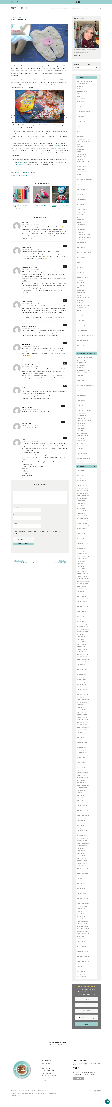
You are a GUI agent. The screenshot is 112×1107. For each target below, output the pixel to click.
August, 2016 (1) (81, 729)
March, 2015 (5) (81, 770)
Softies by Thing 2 (82, 307)
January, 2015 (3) (82, 775)
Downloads (81, 136)
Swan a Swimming (82, 312)
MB (23, 387)
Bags (78, 88)
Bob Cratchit (81, 98)
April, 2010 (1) (81, 916)
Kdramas (80, 217)
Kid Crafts (80, 219)
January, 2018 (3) (82, 689)
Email (17, 515)
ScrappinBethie (23, 162)
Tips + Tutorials (47, 1073)
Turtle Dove (81, 325)
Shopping (80, 300)
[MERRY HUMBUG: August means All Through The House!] (63, 1052)
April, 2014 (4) (81, 797)
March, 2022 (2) (81, 596)
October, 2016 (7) (82, 724)
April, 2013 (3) (81, 828)
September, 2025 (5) (83, 495)
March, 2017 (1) (81, 712)
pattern (37, 85)
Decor (79, 131)
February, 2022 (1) (82, 599)
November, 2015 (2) (82, 750)
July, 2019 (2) (81, 664)
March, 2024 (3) (81, 541)
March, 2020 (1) (81, 644)
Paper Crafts (81, 275)
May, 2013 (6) (80, 825)
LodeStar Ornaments (84, 234)
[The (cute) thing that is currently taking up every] (93, 1052)
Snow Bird (80, 302)
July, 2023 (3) (81, 561)
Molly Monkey (81, 255)
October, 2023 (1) (82, 553)
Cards (79, 106)
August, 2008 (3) (82, 964)
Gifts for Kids (81, 192)
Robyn (25, 223)
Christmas (80, 108)
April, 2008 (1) (81, 974)
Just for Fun (81, 212)
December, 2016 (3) (82, 719)
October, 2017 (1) (82, 697)
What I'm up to (81, 345)
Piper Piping (81, 282)
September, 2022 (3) (83, 586)
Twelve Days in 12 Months (85, 335)
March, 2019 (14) (82, 669)
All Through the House (84, 81)
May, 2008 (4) (81, 971)
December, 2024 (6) (82, 518)
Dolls (79, 134)
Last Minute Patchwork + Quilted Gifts (24, 134)
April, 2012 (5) (81, 855)
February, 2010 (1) (82, 921)
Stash (79, 310)
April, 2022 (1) (81, 593)
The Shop (80, 315)
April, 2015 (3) (81, 767)
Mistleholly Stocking (84, 252)
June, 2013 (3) (81, 823)
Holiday (79, 207)
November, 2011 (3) (82, 868)
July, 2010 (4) (81, 908)
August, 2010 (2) (82, 906)
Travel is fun (81, 320)
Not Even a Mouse (82, 270)
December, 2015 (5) (82, 747)
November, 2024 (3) (83, 520)
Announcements (82, 83)
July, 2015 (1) (80, 760)
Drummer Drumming (83, 139)
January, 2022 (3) (82, 601)
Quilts (79, 287)
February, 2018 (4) (82, 687)
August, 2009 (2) (82, 936)
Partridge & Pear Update (40, 205)
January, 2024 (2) (82, 546)
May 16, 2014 (36, 206)
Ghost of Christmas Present (86, 179)
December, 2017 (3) (82, 692)
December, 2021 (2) (82, 604)
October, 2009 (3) (82, 931)
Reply (65, 221)
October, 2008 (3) (82, 959)
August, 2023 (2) (82, 558)
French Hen (80, 169)
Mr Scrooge (81, 262)
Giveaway (80, 194)
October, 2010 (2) (82, 901)
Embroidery (80, 149)
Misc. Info (80, 250)
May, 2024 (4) (81, 536)
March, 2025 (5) (81, 510)
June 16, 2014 (16, 208)
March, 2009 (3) (81, 949)
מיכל (23, 439)
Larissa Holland (29, 268)
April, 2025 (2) (81, 508)
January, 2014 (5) (82, 805)
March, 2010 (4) (81, 918)
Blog (78, 96)
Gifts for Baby (81, 189)
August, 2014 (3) (82, 787)
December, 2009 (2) (82, 926)
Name (17, 507)
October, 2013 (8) (82, 813)
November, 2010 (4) (83, 898)
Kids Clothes (81, 222)
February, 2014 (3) (82, 802)
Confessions (81, 121)
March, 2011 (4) (81, 888)
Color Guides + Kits (48, 1070)
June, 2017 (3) (81, 707)
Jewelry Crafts (82, 209)
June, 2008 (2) (81, 969)
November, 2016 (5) (82, 722)
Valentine (80, 338)
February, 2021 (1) (82, 624)
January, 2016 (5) (82, 745)
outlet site (58, 145)
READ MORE (78, 55)
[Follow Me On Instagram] (74, 1)
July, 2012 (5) (81, 848)
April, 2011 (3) (81, 886)
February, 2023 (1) (82, 573)
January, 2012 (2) (82, 863)
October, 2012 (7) (82, 840)
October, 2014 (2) (82, 782)
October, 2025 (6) (82, 493)
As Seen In (80, 86)
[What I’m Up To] (17, 175)
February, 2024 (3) (82, 543)
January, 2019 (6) (82, 672)
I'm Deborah (27, 365)
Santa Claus (81, 292)
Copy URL (25, 175)
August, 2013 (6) (82, 818)
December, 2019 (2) (82, 651)
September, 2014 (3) (83, 785)
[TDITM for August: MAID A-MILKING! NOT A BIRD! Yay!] (78, 1052)
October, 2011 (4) (82, 870)
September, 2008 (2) (83, 961)
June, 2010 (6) (81, 911)
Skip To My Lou (20, 164)
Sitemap (13, 1098)
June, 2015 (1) (81, 762)
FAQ (43, 1066)
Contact (90, 2)
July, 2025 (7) (81, 500)
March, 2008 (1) (81, 976)
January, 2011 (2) (82, 893)
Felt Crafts (80, 159)
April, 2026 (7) (81, 478)
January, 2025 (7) (82, 515)
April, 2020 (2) (81, 641)
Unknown (26, 248)
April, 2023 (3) (81, 568)
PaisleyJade (27, 423)
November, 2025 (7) (83, 490)
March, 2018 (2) (81, 684)
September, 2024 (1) (83, 525)
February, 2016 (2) (82, 742)
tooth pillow (47, 68)
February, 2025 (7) (82, 513)
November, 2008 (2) (83, 956)
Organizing (80, 272)
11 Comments (15, 170)
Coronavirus (81, 129)
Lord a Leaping (81, 239)
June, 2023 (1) (81, 563)
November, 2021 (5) (82, 606)
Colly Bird (80, 116)
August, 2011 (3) (81, 875)
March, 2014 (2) (81, 800)
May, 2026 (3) (80, 475)
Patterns (80, 280)
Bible (78, 93)
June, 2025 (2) (81, 503)
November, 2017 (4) (82, 694)
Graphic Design (82, 202)
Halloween (80, 204)
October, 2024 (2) (82, 523)
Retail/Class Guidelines (49, 1075)
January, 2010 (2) (82, 923)
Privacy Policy (21, 1098)
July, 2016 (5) (81, 732)
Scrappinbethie (29, 326)
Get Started (46, 1063)
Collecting (80, 114)
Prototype (80, 285)
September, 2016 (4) (83, 727)
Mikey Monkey (81, 247)
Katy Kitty (80, 214)
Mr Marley (80, 260)
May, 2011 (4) (80, 883)
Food (78, 164)
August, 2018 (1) (82, 679)
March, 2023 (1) (81, 571)
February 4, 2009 (16, 17)
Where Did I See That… (83, 64)
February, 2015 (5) (82, 772)
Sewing (32, 172)
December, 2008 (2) (83, 954)
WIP (78, 348)
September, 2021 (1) (83, 611)
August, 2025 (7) (82, 498)
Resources (80, 290)
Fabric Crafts (20, 172)
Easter (79, 144)
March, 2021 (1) (81, 621)
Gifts (27, 172)
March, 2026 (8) (81, 480)
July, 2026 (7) (81, 470)
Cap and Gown (81, 103)
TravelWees (80, 323)
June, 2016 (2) (81, 734)
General (79, 174)
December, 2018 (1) (82, 674)
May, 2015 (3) (80, 765)
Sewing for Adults (83, 297)
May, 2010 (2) (80, 913)
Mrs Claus (80, 265)
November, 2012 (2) (82, 838)
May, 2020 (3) (81, 639)
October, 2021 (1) (82, 609)
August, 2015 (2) (82, 757)
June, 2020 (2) (81, 636)
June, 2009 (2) (81, 941)
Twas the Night (82, 330)
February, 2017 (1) (82, 714)
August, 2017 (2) (82, 702)
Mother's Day (81, 257)
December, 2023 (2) (82, 548)
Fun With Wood (82, 171)
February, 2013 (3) (82, 830)
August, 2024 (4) (82, 528)
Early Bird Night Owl (84, 141)
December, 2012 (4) (82, 835)
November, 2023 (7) (83, 551)
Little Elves (81, 229)
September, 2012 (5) (83, 843)
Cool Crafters (81, 124)
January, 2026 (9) (82, 485)
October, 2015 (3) (82, 752)
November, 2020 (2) (83, 629)
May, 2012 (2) (80, 853)
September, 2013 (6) (83, 815)
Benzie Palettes (82, 91)
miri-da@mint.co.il (28, 464)
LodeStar (80, 232)
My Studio (80, 267)
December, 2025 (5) (82, 488)
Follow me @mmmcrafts (56, 1044)
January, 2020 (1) (82, 649)
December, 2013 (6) (82, 808)
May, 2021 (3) (80, 616)
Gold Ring (80, 197)
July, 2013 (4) (81, 820)
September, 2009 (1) (83, 933)
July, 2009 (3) (81, 938)
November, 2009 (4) (83, 928)
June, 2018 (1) (81, 682)
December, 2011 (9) (82, 865)
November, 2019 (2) (82, 654)
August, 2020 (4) (82, 634)
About (84, 2)
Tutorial (80, 328)
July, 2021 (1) (80, 614)
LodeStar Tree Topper (84, 237)
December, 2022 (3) (82, 578)
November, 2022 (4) (83, 581)
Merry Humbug (81, 244)
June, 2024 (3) (81, 533)
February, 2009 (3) (82, 951)
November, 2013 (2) (82, 810)
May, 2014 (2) (80, 795)
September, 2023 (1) (83, 556)
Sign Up (78, 1078)
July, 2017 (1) (80, 704)
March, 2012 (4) (81, 858)
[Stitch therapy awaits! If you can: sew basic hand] (48, 1052)
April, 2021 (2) (81, 619)
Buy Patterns (46, 1068)
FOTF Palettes (81, 166)
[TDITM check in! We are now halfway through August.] (33, 1052)
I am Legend (27, 302)
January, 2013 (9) (82, 833)
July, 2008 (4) (81, 966)
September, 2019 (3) (83, 659)
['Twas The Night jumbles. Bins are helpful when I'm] (18, 1052)
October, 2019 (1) (82, 656)
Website (15, 523)
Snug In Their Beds (83, 305)
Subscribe (97, 2)
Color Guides (81, 119)
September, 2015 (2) (83, 755)
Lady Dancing (81, 224)
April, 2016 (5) (81, 740)
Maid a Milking (81, 242)
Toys (78, 317)
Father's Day (81, 156)
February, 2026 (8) (82, 483)
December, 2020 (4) (83, 626)
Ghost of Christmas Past (85, 176)
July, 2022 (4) (81, 591)
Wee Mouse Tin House (83, 340)
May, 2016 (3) (80, 737)
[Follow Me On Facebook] (77, 1)
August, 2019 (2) (82, 661)
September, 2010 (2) (83, 903)
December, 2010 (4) (82, 896)
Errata (79, 151)
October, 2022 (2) (82, 583)
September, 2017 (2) (83, 699)
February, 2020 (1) (82, 646)
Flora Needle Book (83, 161)
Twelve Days (81, 333)
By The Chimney (81, 101)
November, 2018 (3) (82, 677)
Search (97, 67)
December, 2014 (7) (82, 777)
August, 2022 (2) (82, 588)
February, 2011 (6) (82, 891)
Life (78, 227)
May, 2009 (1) (80, 943)
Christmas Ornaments (84, 111)
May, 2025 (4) (80, 505)
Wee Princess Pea (82, 343)
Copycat (79, 126)
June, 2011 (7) (81, 881)
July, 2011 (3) (80, 878)
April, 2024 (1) (81, 538)
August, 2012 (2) (82, 845)
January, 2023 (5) (82, 576)
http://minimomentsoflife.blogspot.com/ (35, 398)
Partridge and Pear (83, 277)
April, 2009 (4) (81, 946)
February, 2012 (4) (82, 860)
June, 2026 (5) (81, 473)
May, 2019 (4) (80, 666)
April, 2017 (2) (81, 709)
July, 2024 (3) (81, 531)
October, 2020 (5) (82, 631)
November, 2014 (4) (83, 780)
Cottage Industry (47, 1078)
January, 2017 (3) (82, 717)
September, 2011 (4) (83, 873)
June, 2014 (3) (81, 792)
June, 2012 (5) (81, 850)
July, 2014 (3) (81, 790)
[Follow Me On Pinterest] (79, 1)
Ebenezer (80, 146)
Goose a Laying (81, 199)
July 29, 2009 (56, 208)
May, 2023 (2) (80, 566)
